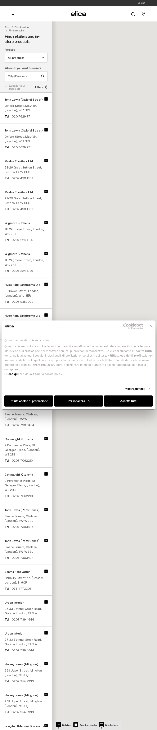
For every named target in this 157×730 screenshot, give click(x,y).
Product (10, 49)
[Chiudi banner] (151, 326)
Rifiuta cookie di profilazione (29, 400)
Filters (39, 87)
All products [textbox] (16, 58)
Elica (7, 27)
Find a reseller (17, 30)
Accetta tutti (128, 400)
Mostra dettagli (135, 388)
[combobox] (26, 57)
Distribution (21, 27)
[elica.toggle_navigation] (14, 14)
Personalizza (76, 400)
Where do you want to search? (23, 68)
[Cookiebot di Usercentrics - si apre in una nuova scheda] (126, 326)
